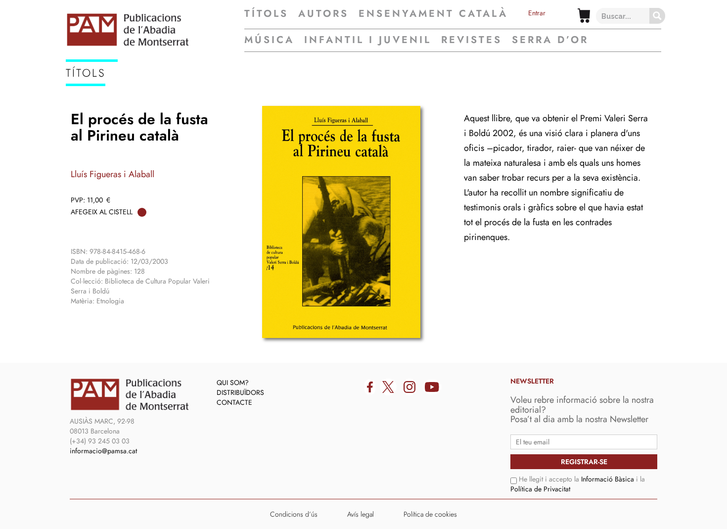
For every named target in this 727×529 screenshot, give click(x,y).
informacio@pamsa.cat (103, 451)
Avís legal (360, 514)
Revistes (471, 40)
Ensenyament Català (433, 14)
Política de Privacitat (540, 489)
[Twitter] (388, 387)
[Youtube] (432, 387)
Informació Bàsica (607, 479)
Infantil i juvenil (367, 40)
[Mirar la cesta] (584, 15)
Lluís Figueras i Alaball (112, 174)
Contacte (234, 402)
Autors (323, 14)
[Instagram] (409, 387)
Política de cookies (430, 514)
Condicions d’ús (294, 514)
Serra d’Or (550, 40)
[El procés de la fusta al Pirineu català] (341, 222)
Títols (266, 14)
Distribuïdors (240, 392)
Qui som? (233, 382)
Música (269, 40)
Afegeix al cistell (102, 212)
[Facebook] (369, 387)
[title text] (155, 29)
